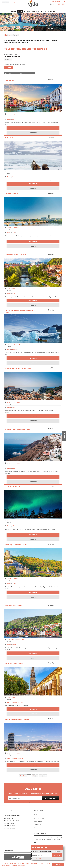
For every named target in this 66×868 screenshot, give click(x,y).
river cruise (16, 227)
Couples (9, 227)
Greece (14, 468)
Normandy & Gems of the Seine (16, 545)
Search (8, 67)
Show (21, 73)
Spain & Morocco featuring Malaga (17, 719)
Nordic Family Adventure (13, 487)
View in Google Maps (9, 828)
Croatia (13, 293)
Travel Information (38, 821)
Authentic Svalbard (11, 138)
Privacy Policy (40, 802)
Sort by (6, 73)
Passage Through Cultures (14, 663)
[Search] (61, 2)
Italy (13, 119)
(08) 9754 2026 (61, 4)
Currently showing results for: (11, 54)
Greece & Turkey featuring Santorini (17, 429)
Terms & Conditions (39, 818)
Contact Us (37, 815)
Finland (14, 526)
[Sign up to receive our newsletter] (14, 2)
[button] (64, 2)
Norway (14, 177)
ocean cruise (17, 344)
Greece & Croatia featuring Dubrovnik (18, 368)
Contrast (5, 2)
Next (44, 776)
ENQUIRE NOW (64, 436)
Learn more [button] (21, 865)
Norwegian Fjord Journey (13, 606)
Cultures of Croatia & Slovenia (15, 255)
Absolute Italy (9, 80)
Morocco (20, 702)
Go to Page (23, 776)
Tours (8, 114)
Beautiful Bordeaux (11, 194)
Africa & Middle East (12, 702)
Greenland (14, 349)
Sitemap (36, 828)
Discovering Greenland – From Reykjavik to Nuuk (20, 311)
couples (14, 114)
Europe (9, 119)
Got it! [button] (58, 864)
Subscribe (57, 2)
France (13, 232)
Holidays (10, 35)
